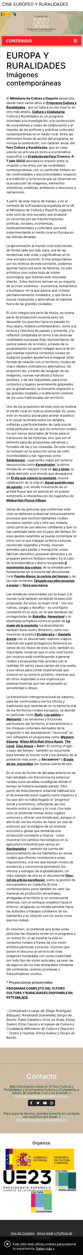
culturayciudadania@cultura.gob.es (41, 1096)
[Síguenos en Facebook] (31, 1103)
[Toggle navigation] (6, 13)
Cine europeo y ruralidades (35, 4)
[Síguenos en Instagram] (51, 1103)
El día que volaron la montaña (33, 478)
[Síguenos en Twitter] (38, 1103)
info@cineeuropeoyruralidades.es (41, 1120)
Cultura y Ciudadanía (48, 112)
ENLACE (21, 997)
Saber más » (45, 1248)
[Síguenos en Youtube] (45, 1103)
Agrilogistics (16, 849)
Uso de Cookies (22, 1233)
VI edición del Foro (42, 156)
